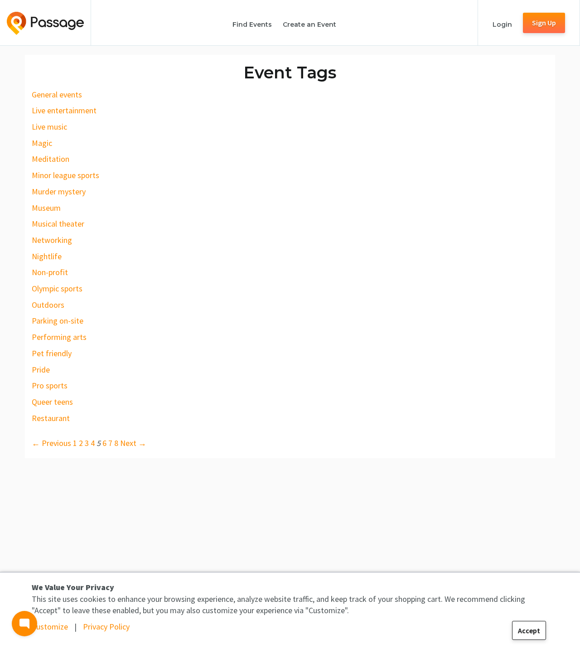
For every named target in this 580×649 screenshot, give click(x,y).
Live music (49, 126)
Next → (133, 443)
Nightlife (47, 256)
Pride (41, 369)
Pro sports (50, 385)
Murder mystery (59, 191)
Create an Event (309, 24)
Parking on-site (57, 320)
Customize (50, 626)
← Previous (51, 443)
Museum (46, 208)
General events (57, 94)
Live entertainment (64, 110)
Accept (529, 630)
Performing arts (59, 337)
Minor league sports (65, 175)
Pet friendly (52, 353)
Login (502, 24)
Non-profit (50, 272)
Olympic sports (57, 288)
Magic (42, 143)
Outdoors (48, 305)
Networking (52, 240)
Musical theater (58, 223)
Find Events (252, 24)
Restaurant (51, 418)
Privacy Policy (106, 626)
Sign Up (544, 22)
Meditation (50, 159)
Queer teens (52, 402)
